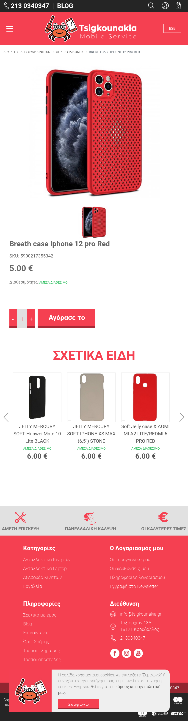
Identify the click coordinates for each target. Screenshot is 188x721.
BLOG (65, 6)
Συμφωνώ (78, 704)
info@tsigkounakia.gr (141, 614)
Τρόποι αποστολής (42, 659)
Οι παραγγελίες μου (130, 559)
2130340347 (132, 638)
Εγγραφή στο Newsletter (134, 586)
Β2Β (172, 28)
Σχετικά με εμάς (40, 615)
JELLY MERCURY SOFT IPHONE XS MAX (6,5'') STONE (91, 434)
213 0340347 (30, 6)
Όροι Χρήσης (36, 641)
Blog (27, 624)
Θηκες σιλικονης (69, 52)
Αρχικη (9, 52)
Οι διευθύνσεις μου (129, 568)
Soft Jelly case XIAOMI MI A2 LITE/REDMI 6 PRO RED (145, 434)
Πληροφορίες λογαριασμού (137, 577)
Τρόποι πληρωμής (41, 650)
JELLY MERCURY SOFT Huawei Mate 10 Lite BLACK (37, 434)
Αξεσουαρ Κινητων (35, 52)
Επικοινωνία (36, 632)
